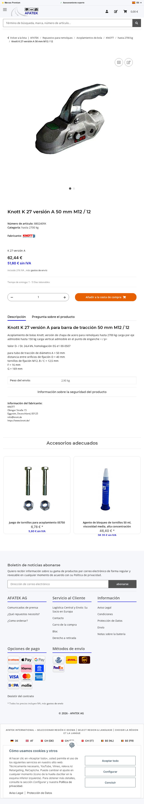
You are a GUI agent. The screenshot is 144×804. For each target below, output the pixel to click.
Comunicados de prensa (23, 607)
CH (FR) (69, 740)
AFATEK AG (77, 713)
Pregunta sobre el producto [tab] (53, 317)
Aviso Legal (16, 792)
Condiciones (105, 614)
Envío (101, 627)
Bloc (55, 631)
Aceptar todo (110, 760)
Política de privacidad (87, 575)
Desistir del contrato (21, 696)
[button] (107, 11)
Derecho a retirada (64, 638)
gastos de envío (39, 270)
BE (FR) (129, 740)
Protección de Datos (39, 792)
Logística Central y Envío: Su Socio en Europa (70, 609)
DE (16, 740)
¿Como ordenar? (18, 620)
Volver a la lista (18, 37)
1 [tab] (70, 188)
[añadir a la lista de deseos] (128, 62)
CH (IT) (89, 740)
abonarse (122, 584)
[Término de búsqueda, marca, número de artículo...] (136, 23)
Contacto (58, 618)
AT (31, 740)
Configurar (110, 771)
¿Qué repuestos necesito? (24, 614)
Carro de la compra (64, 624)
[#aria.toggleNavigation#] (5, 8)
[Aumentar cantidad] (65, 297)
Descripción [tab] (17, 317)
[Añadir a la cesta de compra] (11, 53)
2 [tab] (74, 188)
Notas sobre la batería (111, 634)
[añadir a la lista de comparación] (119, 62)
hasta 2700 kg (30, 227)
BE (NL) (109, 740)
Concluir (110, 782)
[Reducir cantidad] (12, 297)
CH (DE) (49, 740)
